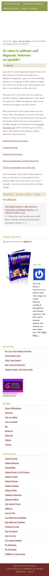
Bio (6, 426)
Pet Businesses (10, 545)
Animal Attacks (11, 459)
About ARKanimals (13, 408)
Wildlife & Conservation (15, 554)
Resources (9, 431)
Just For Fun (10, 536)
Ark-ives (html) (11, 422)
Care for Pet (10, 513)
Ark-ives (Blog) (11, 417)
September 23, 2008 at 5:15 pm (15, 213)
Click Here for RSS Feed (10, 393)
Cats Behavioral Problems (15, 518)
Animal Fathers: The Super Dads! (19, 370)
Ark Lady (10, 65)
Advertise (9, 413)
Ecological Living (12, 527)
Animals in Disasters (13, 495)
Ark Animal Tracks (13, 504)
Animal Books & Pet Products (17, 472)
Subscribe (9, 435)
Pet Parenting (10, 549)
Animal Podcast (11, 481)
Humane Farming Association (15, 141)
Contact (8, 445)
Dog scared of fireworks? (15, 365)
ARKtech (9, 509)
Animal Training (12, 486)
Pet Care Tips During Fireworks (18, 351)
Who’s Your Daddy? (13, 360)
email (25, 242)
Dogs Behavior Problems (15, 522)
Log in (30, 572)
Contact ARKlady (11, 4)
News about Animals (13, 540)
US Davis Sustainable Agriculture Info (19, 167)
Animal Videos (11, 490)
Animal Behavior (11, 8)
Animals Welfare (12, 500)
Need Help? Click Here (9, 395)
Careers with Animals (33, 4)
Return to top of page (24, 566)
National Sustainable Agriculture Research (21, 161)
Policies (8, 440)
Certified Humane (10, 147)
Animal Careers (29, 8)
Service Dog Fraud (12, 356)
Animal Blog (10, 468)
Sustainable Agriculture (12, 154)
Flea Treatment (11, 531)
